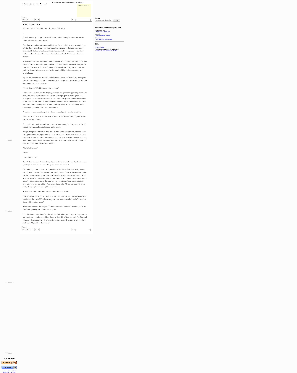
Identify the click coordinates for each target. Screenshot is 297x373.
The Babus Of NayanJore (102, 31)
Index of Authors (99, 47)
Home (97, 46)
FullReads (34, 4)
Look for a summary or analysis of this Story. (9, 371)
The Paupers (31, 24)
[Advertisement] (10, 35)
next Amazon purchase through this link (106, 50)
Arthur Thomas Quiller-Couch (44, 28)
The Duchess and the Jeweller (104, 39)
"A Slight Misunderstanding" (103, 35)
